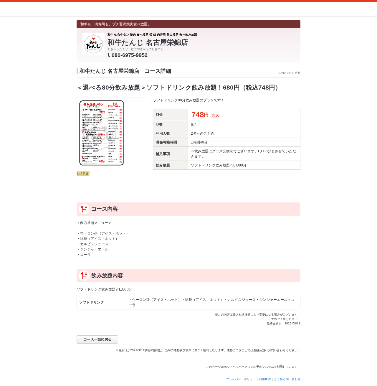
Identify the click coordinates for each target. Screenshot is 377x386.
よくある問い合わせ (287, 379)
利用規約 (265, 379)
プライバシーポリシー (241, 379)
